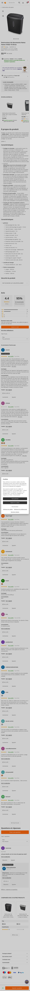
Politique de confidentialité (20, 509)
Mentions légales (15, 512)
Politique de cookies (8, 509)
